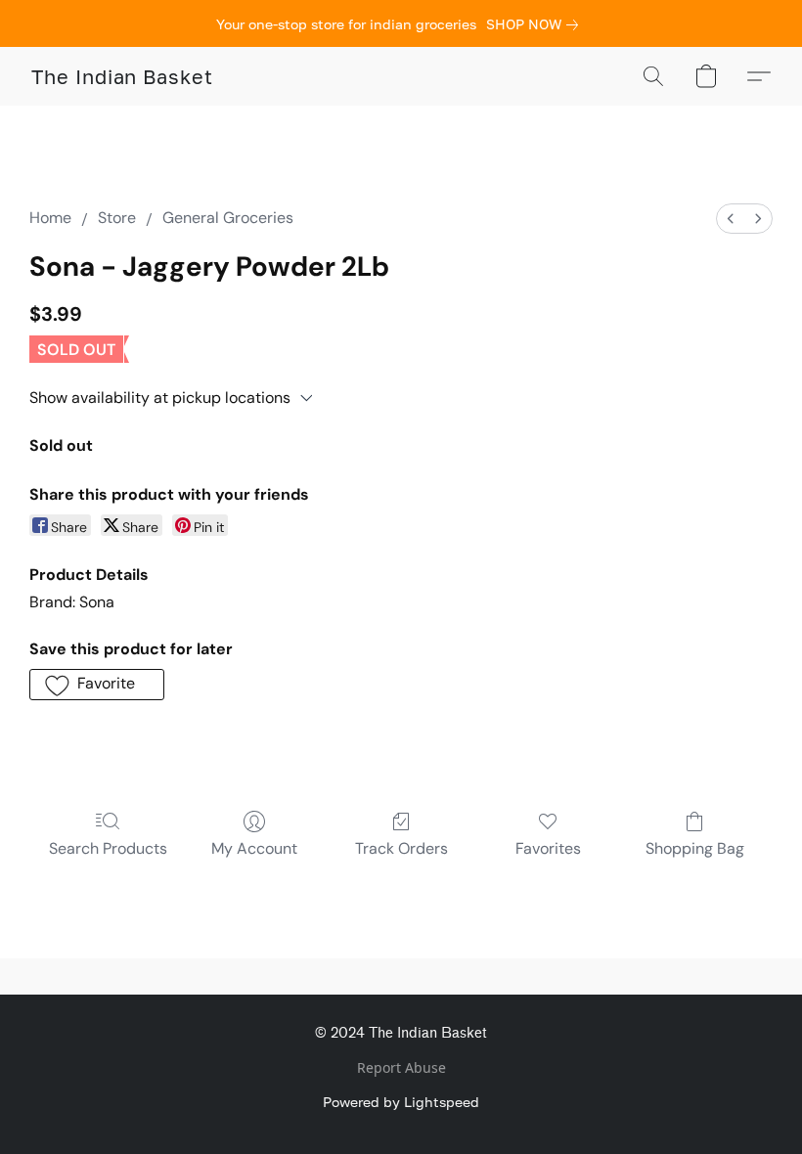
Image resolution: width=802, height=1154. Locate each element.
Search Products (108, 848)
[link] (536, 24)
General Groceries (227, 217)
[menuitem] (730, 218)
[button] (122, 76)
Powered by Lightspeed (401, 1101)
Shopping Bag (695, 848)
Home (50, 217)
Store (117, 217)
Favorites (548, 848)
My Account (254, 848)
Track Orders (401, 848)
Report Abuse (401, 1067)
